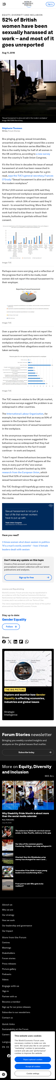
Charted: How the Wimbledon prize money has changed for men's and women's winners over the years (30, 859)
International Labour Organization (25, 413)
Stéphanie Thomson (12, 128)
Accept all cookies (33, 1066)
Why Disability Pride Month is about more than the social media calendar (25, 815)
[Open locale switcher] (3, 1074)
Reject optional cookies (32, 1059)
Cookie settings (33, 1073)
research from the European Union (20, 472)
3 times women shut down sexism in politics (26, 542)
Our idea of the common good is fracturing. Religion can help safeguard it (33, 845)
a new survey (43, 153)
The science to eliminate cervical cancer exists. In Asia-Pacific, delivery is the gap (33, 832)
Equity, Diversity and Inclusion (22, 15)
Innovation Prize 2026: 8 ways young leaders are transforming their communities (31, 872)
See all (49, 776)
